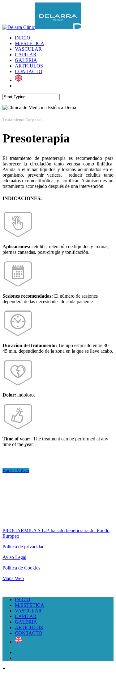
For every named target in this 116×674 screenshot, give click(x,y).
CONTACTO (28, 71)
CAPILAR (26, 54)
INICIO (22, 37)
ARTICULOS (29, 65)
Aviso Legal (14, 557)
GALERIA (26, 60)
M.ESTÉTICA (29, 43)
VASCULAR (28, 49)
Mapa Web (13, 578)
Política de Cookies (21, 567)
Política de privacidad (23, 546)
